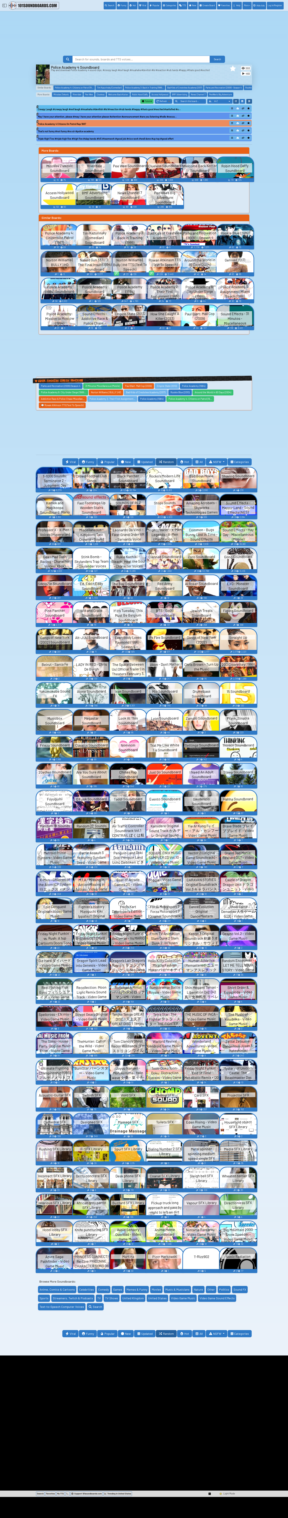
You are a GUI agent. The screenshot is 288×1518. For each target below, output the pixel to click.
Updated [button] (147, 462)
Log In (275, 5)
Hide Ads (260, 5)
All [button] (201, 462)
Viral (144, 5)
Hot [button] (186, 462)
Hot (134, 5)
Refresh (166, 102)
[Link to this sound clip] (243, 108)
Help (238, 5)
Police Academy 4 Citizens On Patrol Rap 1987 (62, 124)
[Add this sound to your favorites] (248, 108)
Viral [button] (73, 462)
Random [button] (168, 462)
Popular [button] (109, 462)
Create (208, 5)
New (194, 5)
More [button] (246, 5)
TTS (184, 5)
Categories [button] (241, 462)
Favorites (225, 5)
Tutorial (148, 101)
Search (111, 5)
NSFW (217, 462)
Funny (123, 5)
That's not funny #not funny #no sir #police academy (66, 131)
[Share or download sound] (232, 108)
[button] (233, 68)
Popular (156, 5)
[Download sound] (237, 108)
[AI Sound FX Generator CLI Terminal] (67, 1493)
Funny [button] (90, 462)
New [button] (128, 462)
